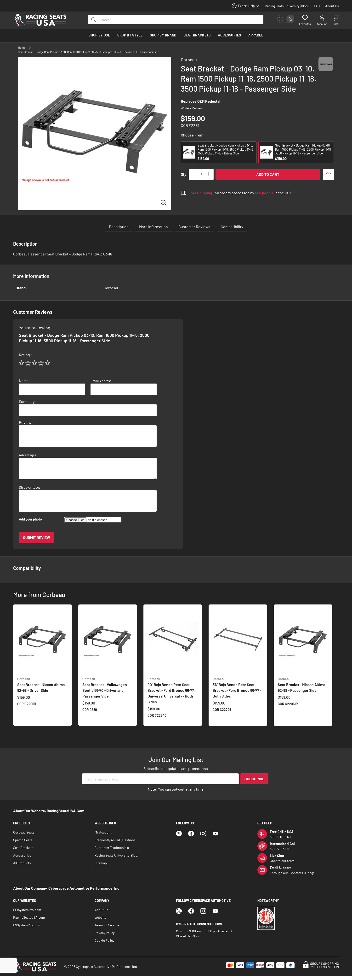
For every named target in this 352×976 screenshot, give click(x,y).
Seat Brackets (23, 848)
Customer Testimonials (112, 848)
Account (322, 23)
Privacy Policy (104, 933)
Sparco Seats (22, 840)
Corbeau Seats (23, 832)
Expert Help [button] (246, 6)
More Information (153, 226)
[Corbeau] (326, 68)
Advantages (27, 455)
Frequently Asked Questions (115, 840)
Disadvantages (29, 487)
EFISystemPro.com (27, 910)
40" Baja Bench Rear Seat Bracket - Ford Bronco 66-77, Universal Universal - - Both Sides (171, 690)
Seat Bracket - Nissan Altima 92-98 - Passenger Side (301, 684)
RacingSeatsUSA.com (29, 917)
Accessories (22, 855)
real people (264, 192)
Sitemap (101, 863)
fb (191, 833)
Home (22, 47)
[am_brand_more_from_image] (42, 641)
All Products (22, 863)
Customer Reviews (194, 226)
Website (100, 917)
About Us (332, 6)
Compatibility (232, 226)
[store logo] (43, 20)
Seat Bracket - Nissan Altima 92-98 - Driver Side (41, 684)
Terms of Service (107, 925)
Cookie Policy (104, 940)
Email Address (101, 381)
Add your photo (30, 519)
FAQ (317, 6)
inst (203, 833)
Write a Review (191, 108)
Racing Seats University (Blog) (286, 6)
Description (119, 226)
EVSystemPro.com (26, 925)
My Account (103, 832)
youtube (215, 833)
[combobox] (176, 19)
